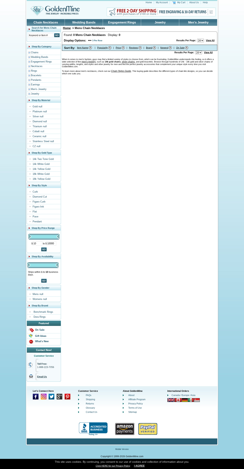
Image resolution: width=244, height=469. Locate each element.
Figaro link (38, 206)
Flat (35, 211)
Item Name (82, 47)
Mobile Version (122, 449)
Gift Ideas (40, 336)
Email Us (42, 376)
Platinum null (40, 111)
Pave (35, 216)
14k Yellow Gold (41, 169)
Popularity (102, 47)
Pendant (37, 221)
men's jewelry (89, 61)
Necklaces (37, 66)
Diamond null (40, 121)
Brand (149, 47)
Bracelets (36, 75)
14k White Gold (41, 164)
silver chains (128, 61)
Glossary (90, 408)
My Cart (181, 2)
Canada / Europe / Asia (183, 395)
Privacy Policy (135, 403)
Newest (164, 47)
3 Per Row (97, 40)
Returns (90, 403)
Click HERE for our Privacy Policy (113, 466)
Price (118, 47)
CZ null (36, 146)
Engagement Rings (122, 22)
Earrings (35, 84)
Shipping (90, 399)
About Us (194, 2)
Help (205, 2)
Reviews (133, 47)
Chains (35, 52)
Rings (34, 70)
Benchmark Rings (43, 311)
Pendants (36, 80)
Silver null (38, 116)
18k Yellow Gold (41, 178)
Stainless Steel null (43, 141)
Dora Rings (40, 316)
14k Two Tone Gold (43, 159)
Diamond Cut (40, 196)
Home (149, 2)
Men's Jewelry (198, 22)
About (131, 395)
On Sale (39, 329)
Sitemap (132, 412)
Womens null (40, 299)
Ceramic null (39, 136)
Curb (35, 191)
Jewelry (160, 22)
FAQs (88, 395)
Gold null (37, 106)
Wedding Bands (84, 22)
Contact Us (91, 412)
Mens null (38, 294)
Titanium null (40, 126)
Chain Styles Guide (121, 71)
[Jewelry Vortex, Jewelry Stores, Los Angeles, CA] (93, 429)
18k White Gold (41, 174)
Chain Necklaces (46, 22)
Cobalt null (38, 131)
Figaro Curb (39, 201)
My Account (162, 2)
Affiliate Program (136, 399)
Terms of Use (135, 408)
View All (210, 40)
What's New (42, 341)
